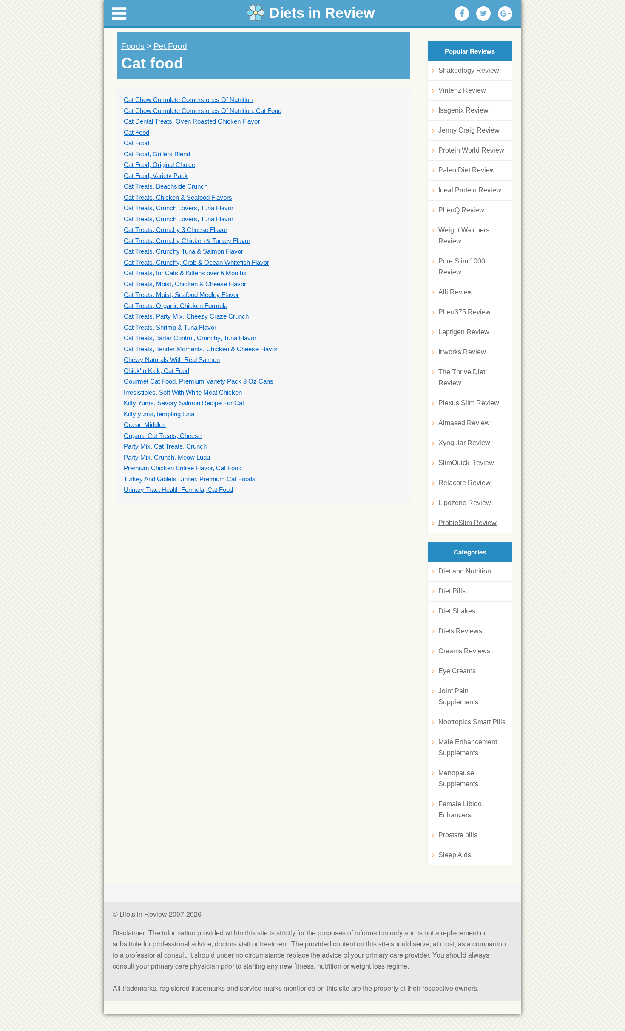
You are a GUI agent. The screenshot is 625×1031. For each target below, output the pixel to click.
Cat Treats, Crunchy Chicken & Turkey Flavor (187, 240)
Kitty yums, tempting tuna (159, 414)
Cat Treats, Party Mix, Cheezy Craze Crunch (186, 316)
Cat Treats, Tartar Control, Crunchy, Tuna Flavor (190, 338)
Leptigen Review (463, 332)
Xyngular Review (464, 442)
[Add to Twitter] (483, 13)
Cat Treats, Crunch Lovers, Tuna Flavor (178, 208)
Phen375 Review (464, 312)
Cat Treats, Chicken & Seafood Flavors (178, 197)
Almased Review (464, 423)
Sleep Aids (454, 855)
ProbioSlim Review (467, 522)
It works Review (462, 352)
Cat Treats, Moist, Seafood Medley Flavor (181, 294)
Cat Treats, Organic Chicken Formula (175, 305)
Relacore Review (464, 482)
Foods (133, 46)
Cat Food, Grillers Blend (157, 154)
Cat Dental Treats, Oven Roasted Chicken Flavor (192, 121)
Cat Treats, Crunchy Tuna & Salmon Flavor (183, 251)
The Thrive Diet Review (461, 377)
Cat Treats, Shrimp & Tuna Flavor (170, 327)
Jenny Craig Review (469, 130)
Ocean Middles (145, 424)
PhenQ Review (461, 210)
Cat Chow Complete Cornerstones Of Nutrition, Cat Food (202, 110)
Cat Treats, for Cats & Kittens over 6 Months (185, 273)
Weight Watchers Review (463, 235)
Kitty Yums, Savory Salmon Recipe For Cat (184, 403)
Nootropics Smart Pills (472, 722)
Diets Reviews (460, 631)
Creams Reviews (464, 651)
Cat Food (136, 132)
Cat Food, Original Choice (159, 164)
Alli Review (455, 292)
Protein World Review (471, 150)
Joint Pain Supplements (458, 696)
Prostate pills (457, 835)
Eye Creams (457, 671)
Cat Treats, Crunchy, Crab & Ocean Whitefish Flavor (196, 262)
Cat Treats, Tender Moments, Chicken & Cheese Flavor (201, 349)
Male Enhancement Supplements (467, 747)
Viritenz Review (462, 90)
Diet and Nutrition (464, 571)
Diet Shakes (456, 611)
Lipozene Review (464, 502)
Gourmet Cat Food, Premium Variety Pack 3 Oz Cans (198, 381)
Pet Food (170, 46)
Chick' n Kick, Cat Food (156, 370)
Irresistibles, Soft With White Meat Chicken (183, 392)
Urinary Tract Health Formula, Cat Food (178, 489)
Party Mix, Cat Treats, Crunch (165, 446)
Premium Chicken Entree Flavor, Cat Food (182, 468)
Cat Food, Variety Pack (156, 175)
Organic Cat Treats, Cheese (163, 435)
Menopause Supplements (458, 778)
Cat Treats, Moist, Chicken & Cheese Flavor (185, 284)
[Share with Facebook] (462, 13)
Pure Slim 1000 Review (461, 266)
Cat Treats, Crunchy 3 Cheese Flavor (175, 229)
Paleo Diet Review (466, 170)
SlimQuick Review (466, 462)
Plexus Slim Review (468, 403)
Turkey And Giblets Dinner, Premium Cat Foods (190, 479)
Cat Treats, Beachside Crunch (165, 186)
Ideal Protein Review (469, 190)
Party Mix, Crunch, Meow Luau (167, 457)
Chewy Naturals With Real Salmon (172, 359)
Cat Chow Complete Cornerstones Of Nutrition (188, 99)
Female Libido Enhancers (460, 809)
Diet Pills (452, 591)
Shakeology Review (468, 70)
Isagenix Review (463, 110)
